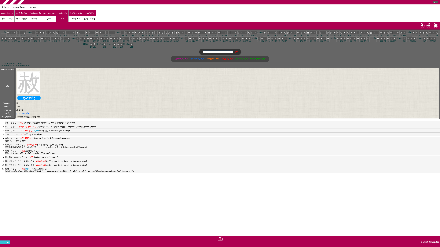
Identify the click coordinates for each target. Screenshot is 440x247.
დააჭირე (29, 97)
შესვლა (5, 7)
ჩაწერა (33, 7)
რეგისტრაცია (19, 7)
